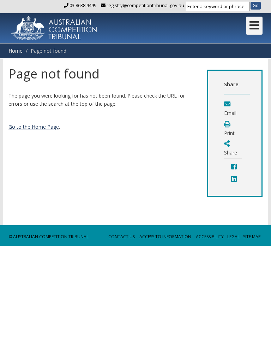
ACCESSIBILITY (210, 237)
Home (15, 50)
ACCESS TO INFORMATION (165, 237)
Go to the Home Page (33, 126)
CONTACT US (121, 237)
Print (229, 133)
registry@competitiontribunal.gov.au (145, 5)
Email (230, 113)
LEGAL (233, 237)
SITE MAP (252, 237)
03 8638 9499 (83, 5)
